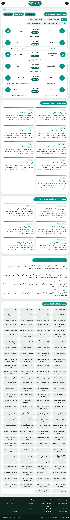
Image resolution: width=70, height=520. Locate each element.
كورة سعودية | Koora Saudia (43, 383)
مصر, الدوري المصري (53, 19)
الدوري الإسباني (47, 511)
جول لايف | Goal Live (59, 407)
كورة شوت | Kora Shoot (11, 457)
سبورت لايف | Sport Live (59, 342)
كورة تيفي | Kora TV (27, 320)
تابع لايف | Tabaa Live (10, 400)
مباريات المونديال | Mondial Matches (10, 426)
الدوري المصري (47, 509)
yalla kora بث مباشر (52, 518)
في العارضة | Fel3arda (10, 431)
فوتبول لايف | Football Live (43, 342)
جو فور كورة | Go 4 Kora (59, 401)
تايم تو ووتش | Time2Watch (27, 401)
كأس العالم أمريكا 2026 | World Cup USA (27, 426)
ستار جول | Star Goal (43, 472)
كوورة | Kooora (26, 378)
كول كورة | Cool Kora (10, 330)
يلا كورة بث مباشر (62, 503)
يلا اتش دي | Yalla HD (11, 479)
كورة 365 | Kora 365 (59, 320)
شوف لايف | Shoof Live (10, 366)
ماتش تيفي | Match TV (43, 330)
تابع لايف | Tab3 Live (59, 479)
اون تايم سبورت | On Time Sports (43, 408)
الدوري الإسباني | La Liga (10, 414)
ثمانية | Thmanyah (10, 378)
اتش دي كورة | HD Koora (27, 438)
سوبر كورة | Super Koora (26, 473)
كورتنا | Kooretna (27, 365)
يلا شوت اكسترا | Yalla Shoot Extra (59, 486)
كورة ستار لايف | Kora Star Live (43, 395)
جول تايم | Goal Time (27, 394)
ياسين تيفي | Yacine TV (59, 389)
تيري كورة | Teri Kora (43, 479)
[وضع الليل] (3, 3)
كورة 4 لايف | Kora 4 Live (10, 451)
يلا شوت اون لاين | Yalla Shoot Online (10, 360)
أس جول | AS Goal (43, 324)
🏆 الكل (64, 19)
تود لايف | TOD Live (59, 353)
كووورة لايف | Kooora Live (10, 373)
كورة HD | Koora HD (43, 372)
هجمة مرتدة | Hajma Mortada (10, 438)
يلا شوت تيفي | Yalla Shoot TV (10, 486)
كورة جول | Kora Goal (27, 314)
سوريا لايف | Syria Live (10, 472)
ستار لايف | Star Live (11, 335)
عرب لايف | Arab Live (10, 347)
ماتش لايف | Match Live (59, 373)
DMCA (15, 506)
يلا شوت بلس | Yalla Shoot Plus (43, 354)
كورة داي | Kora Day (27, 353)
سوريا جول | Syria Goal (59, 347)
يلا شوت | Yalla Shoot (59, 310)
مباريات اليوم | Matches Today (10, 342)
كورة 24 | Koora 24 (27, 444)
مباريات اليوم (64, 506)
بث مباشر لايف (63, 509)
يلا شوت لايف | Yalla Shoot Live (27, 486)
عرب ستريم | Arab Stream (59, 432)
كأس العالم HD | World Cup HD (43, 426)
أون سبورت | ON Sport (59, 382)
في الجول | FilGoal (10, 353)
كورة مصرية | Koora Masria (27, 383)
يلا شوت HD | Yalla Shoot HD (27, 360)
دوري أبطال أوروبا (46, 503)
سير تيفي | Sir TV (11, 466)
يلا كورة (67, 518)
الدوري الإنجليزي (47, 506)
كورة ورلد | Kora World (43, 462)
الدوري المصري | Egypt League (43, 420)
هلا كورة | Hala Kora (43, 437)
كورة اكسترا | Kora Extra (10, 315)
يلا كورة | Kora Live (10, 310)
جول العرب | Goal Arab (26, 324)
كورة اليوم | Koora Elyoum (59, 451)
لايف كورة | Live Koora (26, 341)
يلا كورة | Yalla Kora (27, 310)
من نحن (32, 509)
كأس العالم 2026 (62, 511)
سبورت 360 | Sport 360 (59, 472)
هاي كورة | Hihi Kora (43, 400)
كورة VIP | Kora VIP (59, 394)
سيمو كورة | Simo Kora (27, 467)
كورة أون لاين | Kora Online (59, 315)
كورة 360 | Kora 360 (10, 407)
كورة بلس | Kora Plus (43, 320)
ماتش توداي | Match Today (59, 467)
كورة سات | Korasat (27, 407)
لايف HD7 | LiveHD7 (59, 378)
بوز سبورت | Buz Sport (26, 431)
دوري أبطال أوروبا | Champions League (43, 414)
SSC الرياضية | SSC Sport (27, 389)
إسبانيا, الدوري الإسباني (33, 23)
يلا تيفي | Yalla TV (43, 491)
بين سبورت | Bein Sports (43, 432)
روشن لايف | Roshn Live (10, 383)
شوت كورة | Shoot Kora (59, 414)
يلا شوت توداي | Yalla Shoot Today (59, 360)
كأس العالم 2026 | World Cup (27, 420)
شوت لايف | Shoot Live (26, 330)
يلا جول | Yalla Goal (59, 365)
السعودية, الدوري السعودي (36, 19)
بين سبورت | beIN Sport (43, 389)
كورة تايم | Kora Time (59, 462)
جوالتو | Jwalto (43, 444)
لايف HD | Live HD (10, 324)
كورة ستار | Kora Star (43, 314)
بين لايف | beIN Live (10, 320)
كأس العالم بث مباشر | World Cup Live (59, 426)
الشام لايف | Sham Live (43, 347)
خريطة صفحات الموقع (11, 503)
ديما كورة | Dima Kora (43, 335)
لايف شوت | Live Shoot (10, 462)
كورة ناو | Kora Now (27, 456)
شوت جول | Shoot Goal (10, 395)
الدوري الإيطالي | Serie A (59, 420)
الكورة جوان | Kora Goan (59, 457)
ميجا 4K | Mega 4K (59, 330)
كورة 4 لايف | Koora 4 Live (27, 373)
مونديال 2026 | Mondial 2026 (10, 420)
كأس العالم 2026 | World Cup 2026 (27, 480)
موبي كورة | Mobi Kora (43, 467)
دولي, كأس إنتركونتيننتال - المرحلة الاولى (54, 23)
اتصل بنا (32, 511)
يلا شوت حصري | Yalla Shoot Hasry (43, 486)
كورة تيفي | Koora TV (27, 450)
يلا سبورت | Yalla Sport (59, 491)
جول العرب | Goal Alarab (59, 438)
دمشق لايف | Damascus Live (27, 348)
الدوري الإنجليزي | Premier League (27, 414)
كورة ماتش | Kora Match (43, 457)
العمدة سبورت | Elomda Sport (26, 336)
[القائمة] (67, 3)
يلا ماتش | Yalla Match (43, 365)
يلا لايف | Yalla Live (43, 310)
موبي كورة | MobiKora (43, 378)
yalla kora (31, 503)
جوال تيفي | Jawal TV (59, 444)
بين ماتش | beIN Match (59, 325)
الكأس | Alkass (10, 388)
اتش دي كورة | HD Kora (59, 336)
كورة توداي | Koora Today (10, 445)
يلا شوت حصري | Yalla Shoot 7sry (43, 360)
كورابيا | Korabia (27, 462)
